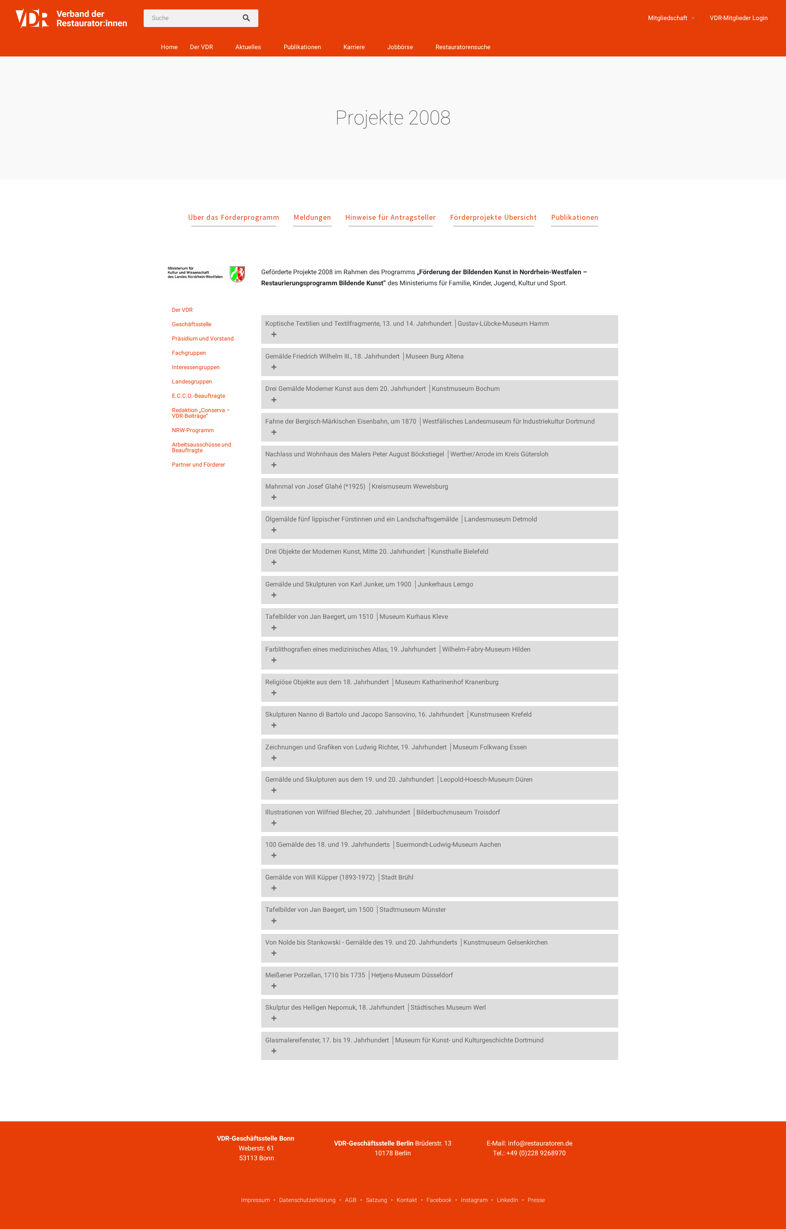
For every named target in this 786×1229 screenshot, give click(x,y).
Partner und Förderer (198, 464)
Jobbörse (400, 47)
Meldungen (312, 217)
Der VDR (201, 47)
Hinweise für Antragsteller (390, 217)
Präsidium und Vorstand (203, 338)
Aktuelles (248, 47)
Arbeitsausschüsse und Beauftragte (201, 447)
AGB (351, 1200)
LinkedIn (507, 1200)
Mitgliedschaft (667, 18)
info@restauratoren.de (540, 1143)
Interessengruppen (196, 367)
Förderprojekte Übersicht (493, 217)
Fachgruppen (189, 353)
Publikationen (302, 47)
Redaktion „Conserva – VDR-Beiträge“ (201, 413)
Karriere (354, 47)
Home (169, 47)
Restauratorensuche (463, 47)
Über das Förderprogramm (234, 217)
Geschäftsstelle (191, 324)
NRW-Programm (193, 430)
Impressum (255, 1200)
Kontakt (407, 1200)
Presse (536, 1200)
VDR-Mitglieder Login (739, 18)
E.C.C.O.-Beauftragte (198, 395)
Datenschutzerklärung (307, 1200)
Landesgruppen (192, 381)
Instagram (474, 1200)
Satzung (376, 1200)
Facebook (439, 1200)
